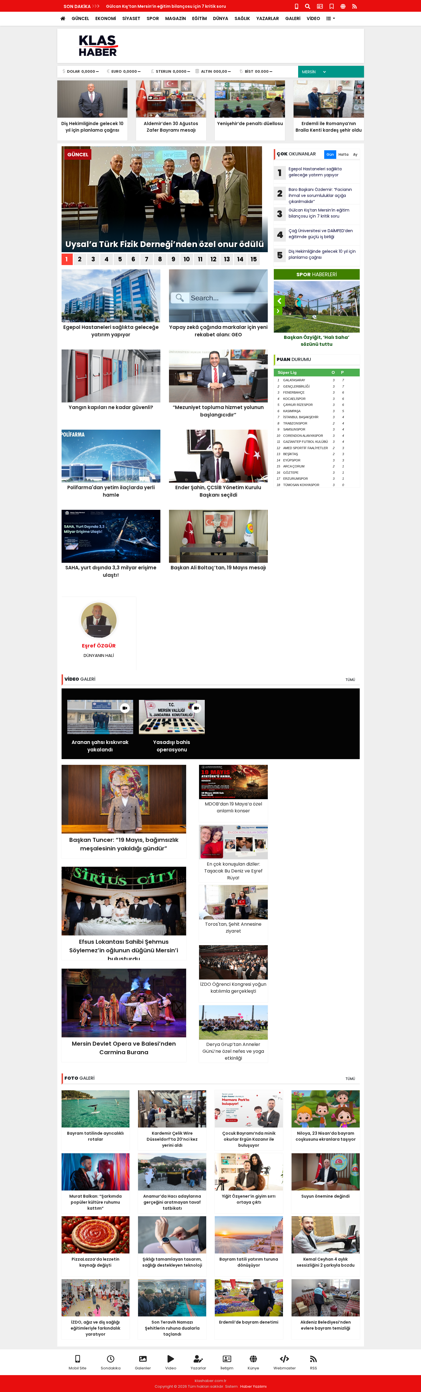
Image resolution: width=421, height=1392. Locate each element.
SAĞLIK (242, 18)
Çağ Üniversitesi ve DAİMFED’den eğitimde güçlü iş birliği (315, 234)
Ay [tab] (355, 154)
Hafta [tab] (344, 154)
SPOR (153, 18)
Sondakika (111, 1368)
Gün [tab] (330, 154)
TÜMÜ (350, 679)
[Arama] (307, 5)
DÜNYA (220, 18)
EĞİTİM (199, 18)
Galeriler (143, 1368)
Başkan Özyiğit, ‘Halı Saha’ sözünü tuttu (316, 340)
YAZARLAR (267, 18)
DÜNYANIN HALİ (99, 650)
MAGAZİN (175, 18)
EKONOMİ (105, 18)
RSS (313, 1368)
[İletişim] (320, 5)
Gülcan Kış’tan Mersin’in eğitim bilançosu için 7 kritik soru (166, 6)
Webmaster (285, 1368)
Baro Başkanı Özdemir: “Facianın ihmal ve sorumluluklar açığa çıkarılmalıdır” (314, 195)
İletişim (227, 1368)
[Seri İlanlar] (332, 5)
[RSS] (354, 5)
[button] (331, 19)
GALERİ (292, 18)
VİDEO (313, 18)
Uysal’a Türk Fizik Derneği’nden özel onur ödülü (164, 244)
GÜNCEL (80, 18)
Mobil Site (77, 1368)
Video (170, 1368)
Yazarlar (198, 1368)
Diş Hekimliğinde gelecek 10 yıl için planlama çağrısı (316, 255)
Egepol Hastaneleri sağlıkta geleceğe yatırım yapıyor (310, 172)
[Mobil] (296, 5)
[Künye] (343, 5)
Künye (253, 1368)
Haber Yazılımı (253, 1386)
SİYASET (131, 18)
